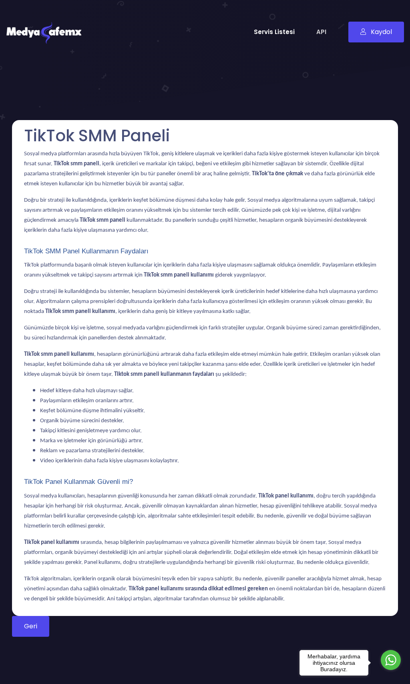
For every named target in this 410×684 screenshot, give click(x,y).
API (321, 32)
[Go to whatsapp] (391, 660)
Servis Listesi (274, 32)
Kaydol (380, 31)
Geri (30, 626)
